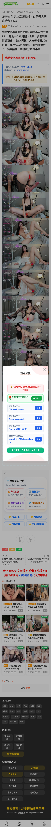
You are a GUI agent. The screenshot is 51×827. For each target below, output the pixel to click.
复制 (38, 408)
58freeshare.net (16, 409)
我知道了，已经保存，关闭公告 (25, 450)
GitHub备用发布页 (18, 429)
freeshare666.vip (17, 419)
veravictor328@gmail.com (21, 440)
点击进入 (36, 398)
